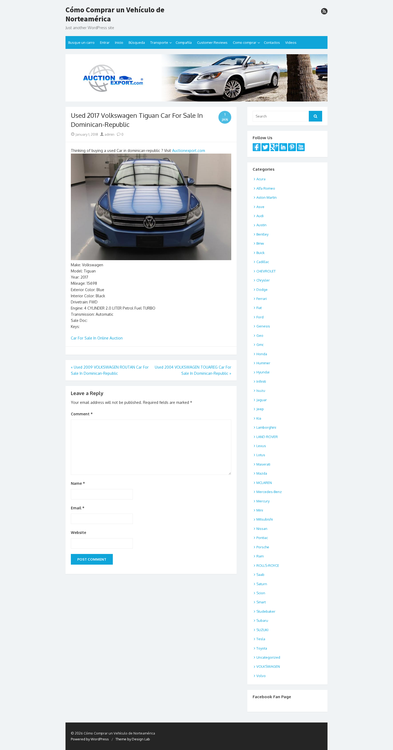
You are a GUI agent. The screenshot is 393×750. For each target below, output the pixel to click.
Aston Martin (266, 197)
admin (109, 134)
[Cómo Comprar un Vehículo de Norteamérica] (197, 77)
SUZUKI (262, 630)
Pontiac (262, 538)
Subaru (262, 620)
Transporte (159, 42)
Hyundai (262, 372)
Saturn (261, 584)
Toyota (261, 648)
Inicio (119, 42)
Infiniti (261, 381)
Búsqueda (137, 42)
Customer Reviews (212, 42)
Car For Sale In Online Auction (97, 338)
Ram (260, 556)
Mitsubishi (264, 519)
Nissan (261, 528)
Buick (260, 253)
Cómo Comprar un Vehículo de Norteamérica (115, 14)
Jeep (260, 409)
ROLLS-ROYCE (267, 565)
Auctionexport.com (188, 150)
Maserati (263, 464)
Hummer (263, 363)
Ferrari (261, 298)
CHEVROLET (266, 271)
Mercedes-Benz (269, 492)
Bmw (260, 243)
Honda (261, 354)
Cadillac (262, 262)
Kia (258, 418)
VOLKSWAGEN (268, 666)
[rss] (324, 11)
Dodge (262, 289)
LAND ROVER (267, 437)
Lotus (260, 455)
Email (77, 508)
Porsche (262, 547)
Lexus (261, 446)
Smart (261, 602)
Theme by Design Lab (132, 739)
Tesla (260, 639)
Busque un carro (81, 42)
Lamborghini (266, 427)
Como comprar (244, 42)
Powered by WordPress (90, 739)
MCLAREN (264, 483)
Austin (261, 225)
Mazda (261, 473)
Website (78, 532)
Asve (260, 207)
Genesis (263, 326)
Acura (260, 179)
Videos (290, 42)
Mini (259, 510)
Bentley (262, 234)
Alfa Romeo (265, 188)
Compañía (184, 42)
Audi (260, 216)
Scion (260, 593)
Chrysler (263, 280)
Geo (259, 335)
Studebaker (265, 611)
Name (78, 483)
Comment (82, 414)
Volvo (261, 676)
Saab (260, 574)
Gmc (260, 344)
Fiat (259, 308)
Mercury (262, 501)
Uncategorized (268, 657)
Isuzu (260, 390)
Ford (260, 317)
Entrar (105, 42)
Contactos (272, 42)
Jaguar (261, 400)
